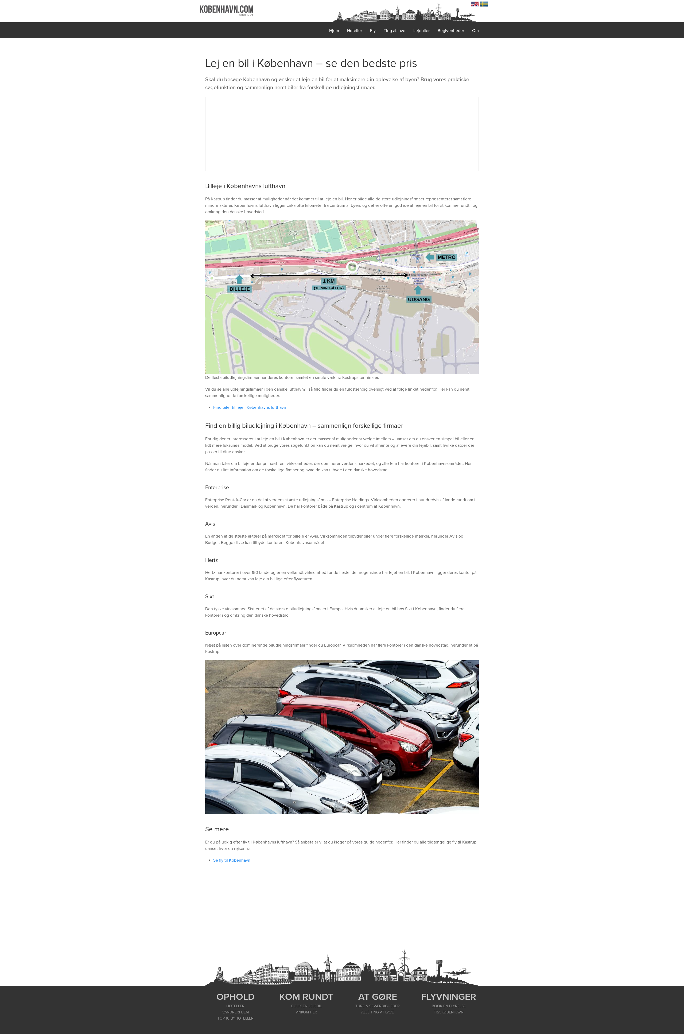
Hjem (334, 30)
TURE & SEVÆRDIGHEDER (377, 1006)
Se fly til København (231, 860)
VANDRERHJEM (235, 1012)
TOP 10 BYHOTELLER (235, 1018)
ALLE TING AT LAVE (377, 1012)
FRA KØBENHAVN (449, 1012)
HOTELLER (235, 1006)
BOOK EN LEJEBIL (306, 1006)
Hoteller (354, 30)
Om (475, 30)
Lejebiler (421, 30)
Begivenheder (451, 30)
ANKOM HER (306, 1012)
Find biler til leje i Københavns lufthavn (249, 407)
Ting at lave (394, 30)
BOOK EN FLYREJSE (449, 1006)
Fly (373, 30)
